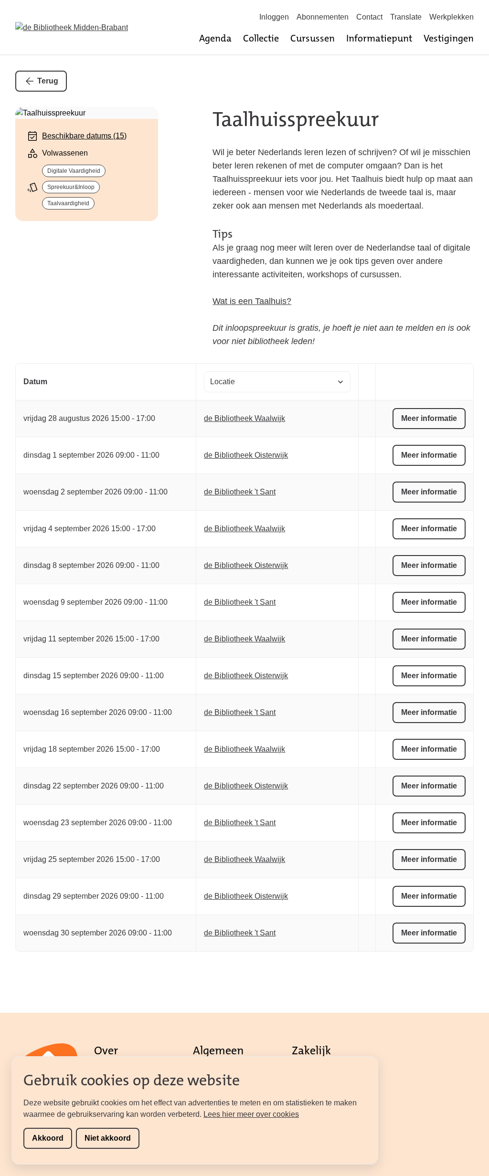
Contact (369, 17)
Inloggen (274, 17)
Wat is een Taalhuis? (252, 301)
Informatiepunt (379, 38)
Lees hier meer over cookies (251, 1114)
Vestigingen (449, 38)
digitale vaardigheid (73, 171)
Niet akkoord (108, 1138)
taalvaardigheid (68, 203)
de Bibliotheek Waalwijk (244, 418)
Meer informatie (429, 418)
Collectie (261, 38)
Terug (47, 81)
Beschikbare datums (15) (84, 136)
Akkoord (48, 1138)
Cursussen (312, 38)
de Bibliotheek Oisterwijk (246, 455)
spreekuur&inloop (71, 187)
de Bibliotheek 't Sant (240, 492)
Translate (406, 17)
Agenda (215, 38)
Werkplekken (451, 17)
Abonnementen (323, 17)
